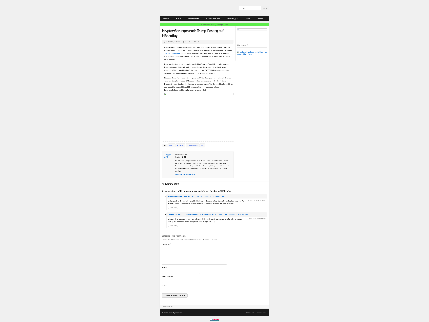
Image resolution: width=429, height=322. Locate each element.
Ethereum (180, 145)
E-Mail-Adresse (167, 277)
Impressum (261, 313)
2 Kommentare (201, 42)
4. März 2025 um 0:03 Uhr (257, 200)
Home (166, 18)
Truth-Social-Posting (172, 53)
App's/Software (213, 18)
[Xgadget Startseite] (181, 8)
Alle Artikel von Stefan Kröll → (185, 174)
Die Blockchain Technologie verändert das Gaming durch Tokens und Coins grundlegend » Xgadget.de (208, 214)
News (178, 18)
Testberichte (193, 18)
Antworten (173, 207)
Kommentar (166, 244)
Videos (260, 18)
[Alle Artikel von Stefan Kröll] (168, 157)
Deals (247, 18)
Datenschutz (249, 313)
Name (164, 267)
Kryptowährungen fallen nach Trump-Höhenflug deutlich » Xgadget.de (196, 196)
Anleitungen (232, 18)
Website (164, 286)
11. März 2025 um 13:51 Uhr (256, 218)
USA (202, 145)
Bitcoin (171, 145)
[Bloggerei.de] (214, 320)
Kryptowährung (192, 145)
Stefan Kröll (188, 42)
